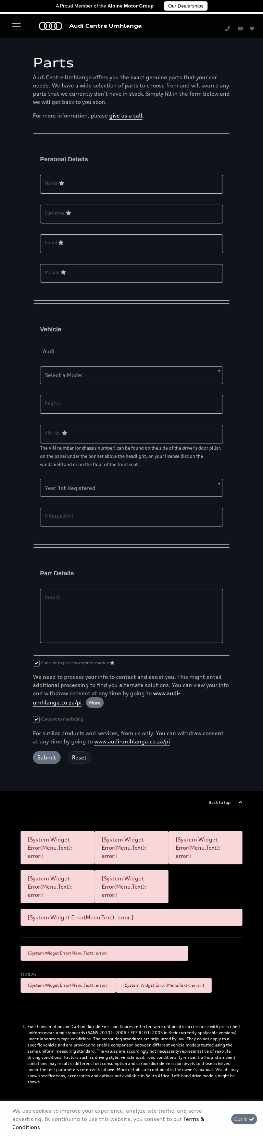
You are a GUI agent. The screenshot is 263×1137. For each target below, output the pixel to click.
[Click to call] (227, 28)
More (95, 703)
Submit (46, 757)
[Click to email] (240, 28)
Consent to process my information (75, 662)
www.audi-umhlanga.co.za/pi (132, 741)
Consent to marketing (62, 719)
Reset (79, 757)
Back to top (219, 802)
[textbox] (131, 375)
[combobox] (131, 375)
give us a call (125, 115)
